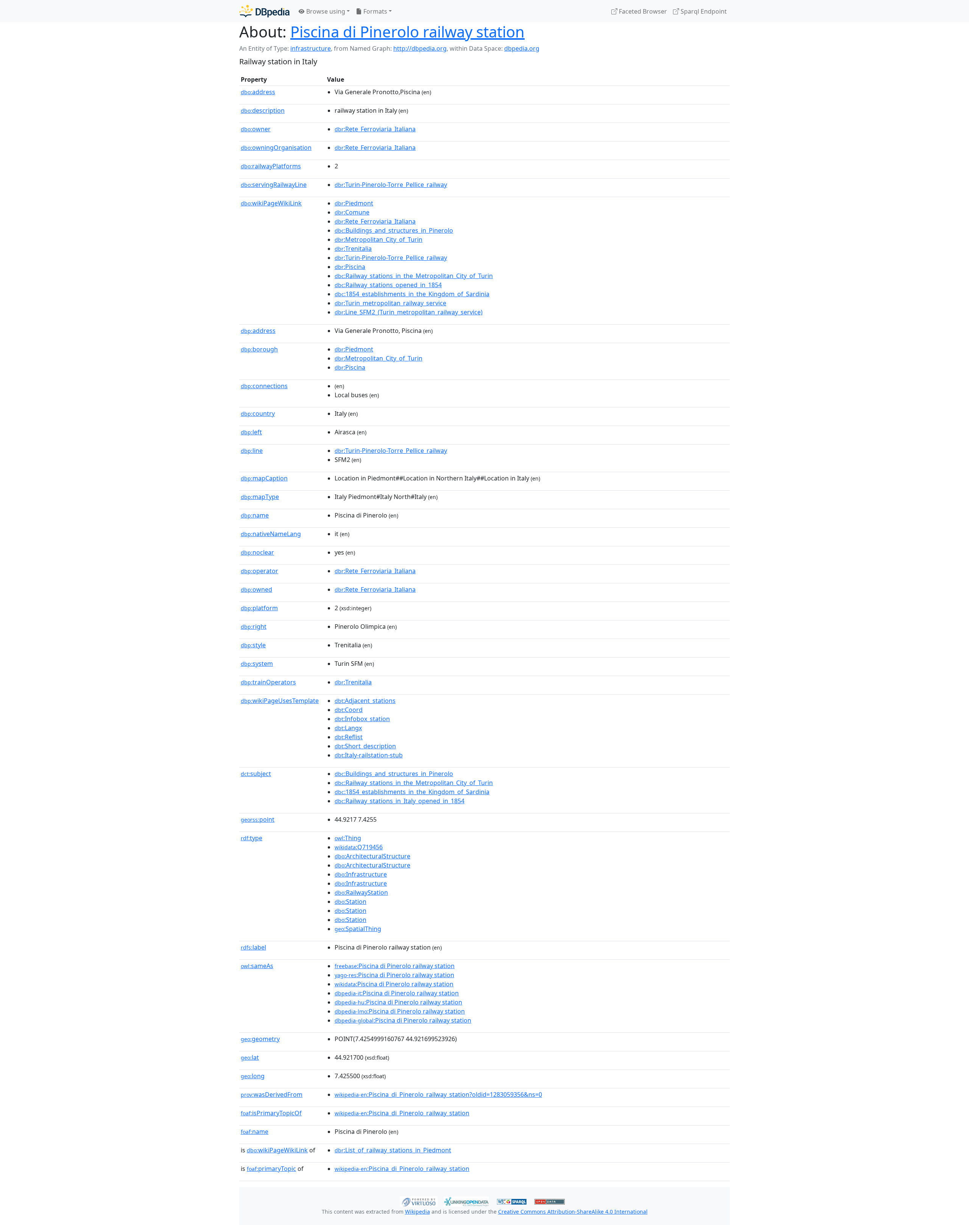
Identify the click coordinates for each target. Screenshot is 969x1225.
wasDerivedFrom (271, 1094)
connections (264, 386)
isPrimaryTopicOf (271, 1113)
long (253, 1076)
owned (256, 589)
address (258, 92)
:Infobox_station (362, 719)
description (263, 110)
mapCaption (264, 478)
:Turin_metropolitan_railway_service (390, 303)
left (251, 432)
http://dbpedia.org (420, 48)
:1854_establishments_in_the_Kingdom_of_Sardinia (412, 294)
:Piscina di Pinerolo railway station (395, 966)
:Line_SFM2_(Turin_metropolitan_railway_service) (409, 312)
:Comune (352, 212)
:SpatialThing (358, 929)
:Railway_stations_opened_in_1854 (388, 285)
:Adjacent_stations (365, 700)
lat (250, 1057)
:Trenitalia (353, 248)
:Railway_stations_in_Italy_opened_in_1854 (399, 801)
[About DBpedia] (264, 11)
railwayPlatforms (271, 166)
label (253, 947)
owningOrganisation (276, 147)
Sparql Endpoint (703, 11)
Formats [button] (374, 11)
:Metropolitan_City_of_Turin (378, 239)
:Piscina (350, 267)
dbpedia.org (521, 48)
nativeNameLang (271, 534)
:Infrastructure (361, 874)
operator (259, 571)
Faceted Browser (642, 11)
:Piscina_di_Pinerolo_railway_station (402, 1113)
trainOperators (268, 682)
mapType (260, 497)
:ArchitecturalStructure (372, 856)
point (257, 819)
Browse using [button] (325, 11)
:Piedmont (354, 203)
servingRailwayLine (274, 184)
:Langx (348, 728)
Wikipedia (417, 1211)
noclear (257, 552)
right (253, 626)
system (257, 663)
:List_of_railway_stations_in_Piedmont (393, 1150)
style (253, 645)
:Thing (348, 838)
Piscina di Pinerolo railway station (407, 31)
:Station (350, 901)
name (255, 515)
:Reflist (349, 737)
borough (259, 349)
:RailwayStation (361, 892)
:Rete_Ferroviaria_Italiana (375, 129)
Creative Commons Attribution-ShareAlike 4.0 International (573, 1211)
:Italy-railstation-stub (369, 755)
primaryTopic (271, 1168)
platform (259, 608)
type (251, 838)
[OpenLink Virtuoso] (419, 1201)
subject (256, 774)
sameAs (257, 966)
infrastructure (310, 48)
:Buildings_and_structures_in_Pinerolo (394, 230)
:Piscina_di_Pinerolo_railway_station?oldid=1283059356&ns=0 (438, 1094)
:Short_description (365, 746)
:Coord (349, 710)
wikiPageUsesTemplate (280, 700)
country (258, 413)
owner (256, 129)
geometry (260, 1039)
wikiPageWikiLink (271, 203)
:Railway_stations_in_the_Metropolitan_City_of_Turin (414, 276)
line (252, 450)
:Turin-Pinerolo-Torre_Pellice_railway (391, 184)
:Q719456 (359, 847)
